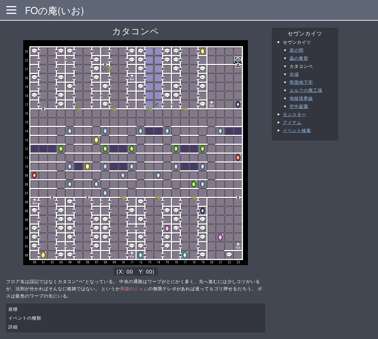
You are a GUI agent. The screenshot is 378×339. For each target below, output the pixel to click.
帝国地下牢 (301, 82)
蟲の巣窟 (298, 58)
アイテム (292, 122)
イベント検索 (297, 130)
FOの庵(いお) (54, 10)
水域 (294, 74)
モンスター (294, 114)
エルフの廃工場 (305, 90)
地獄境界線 (301, 98)
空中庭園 (298, 106)
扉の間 (296, 50)
